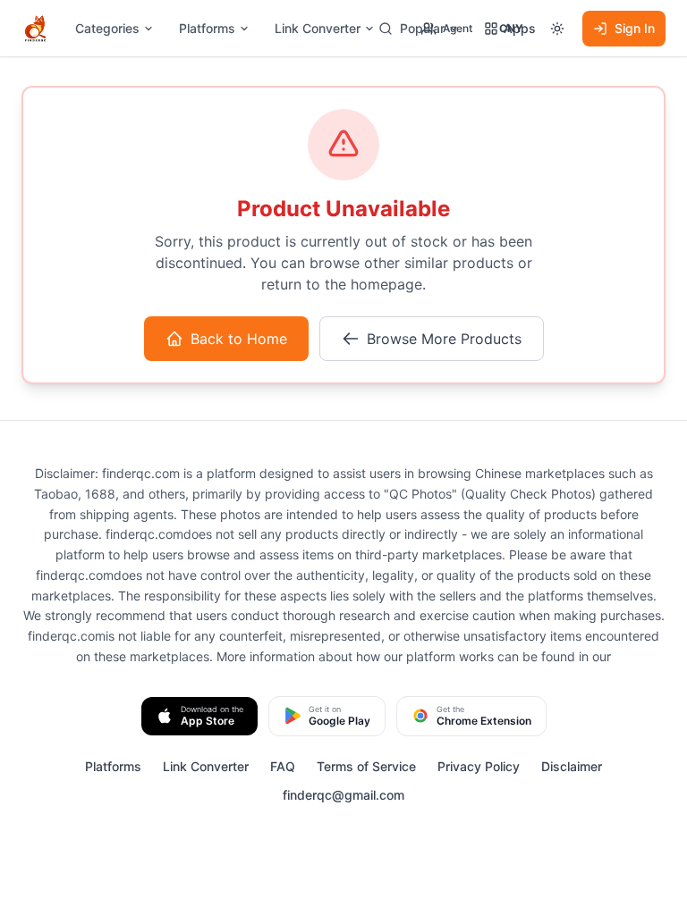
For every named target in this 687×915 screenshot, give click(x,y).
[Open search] (385, 28)
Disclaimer (571, 766)
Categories (107, 28)
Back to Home (239, 339)
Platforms (207, 28)
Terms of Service (366, 766)
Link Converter (317, 28)
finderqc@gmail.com (343, 794)
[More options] (557, 28)
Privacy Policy (478, 766)
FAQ (282, 766)
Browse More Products (444, 339)
